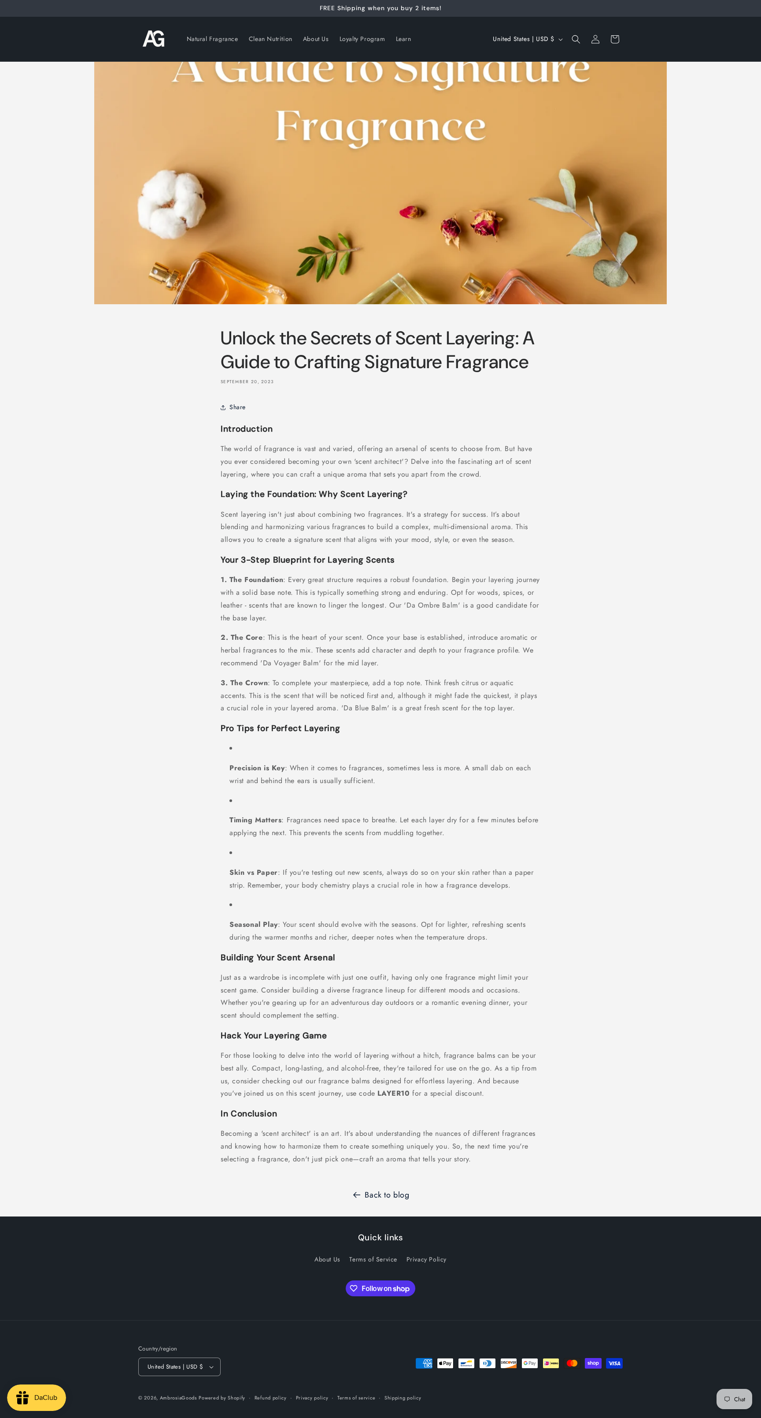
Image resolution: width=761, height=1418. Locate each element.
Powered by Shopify (222, 1397)
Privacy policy (312, 1397)
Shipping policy (402, 1397)
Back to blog (387, 1195)
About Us (327, 1259)
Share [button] (237, 407)
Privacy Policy (426, 1259)
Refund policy (271, 1397)
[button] (576, 39)
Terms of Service (373, 1259)
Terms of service (356, 1397)
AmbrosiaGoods (178, 1397)
